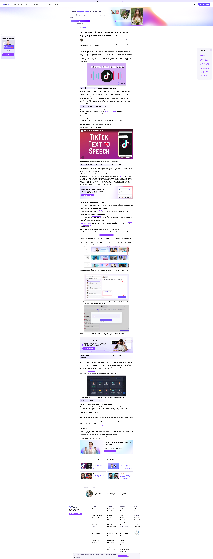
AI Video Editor (95, 542)
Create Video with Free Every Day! (114, 1)
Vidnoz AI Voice (95, 517)
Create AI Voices (87, 195)
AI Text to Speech (110, 540)
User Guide (136, 524)
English (100, 210)
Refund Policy (141, 556)
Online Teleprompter (124, 549)
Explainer (122, 517)
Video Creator (123, 547)
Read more (86, 555)
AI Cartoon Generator (111, 531)
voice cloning (91, 367)
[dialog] (106, 556)
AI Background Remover (112, 533)
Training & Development (125, 519)
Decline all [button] (133, 556)
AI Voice (94, 535)
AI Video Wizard (95, 540)
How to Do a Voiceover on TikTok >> (104, 426)
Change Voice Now (89, 348)
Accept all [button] (123, 556)
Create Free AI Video (75, 513)
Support (122, 515)
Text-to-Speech (103, 204)
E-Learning (122, 522)
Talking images (87, 225)
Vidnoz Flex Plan (95, 524)
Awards (135, 508)
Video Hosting (123, 544)
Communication (123, 513)
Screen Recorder (124, 529)
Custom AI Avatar (96, 538)
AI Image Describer (111, 547)
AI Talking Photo (110, 508)
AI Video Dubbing (110, 519)
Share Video (123, 542)
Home (81, 27)
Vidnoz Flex (94, 513)
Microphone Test (124, 533)
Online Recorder (110, 522)
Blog (135, 529)
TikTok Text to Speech (110, 111)
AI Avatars (94, 529)
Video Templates (96, 533)
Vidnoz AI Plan (95, 522)
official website (91, 371)
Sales (121, 508)
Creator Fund (137, 510)
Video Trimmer (123, 538)
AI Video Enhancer (111, 513)
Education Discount (138, 519)
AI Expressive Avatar (96, 531)
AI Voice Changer (110, 538)
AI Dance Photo (110, 515)
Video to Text (123, 551)
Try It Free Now (106, 235)
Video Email (122, 540)
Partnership (136, 513)
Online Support (137, 526)
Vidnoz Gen (20, 4)
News (121, 524)
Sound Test (122, 531)
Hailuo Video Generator (112, 549)
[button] (95, 557)
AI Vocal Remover (110, 542)
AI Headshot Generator (112, 526)
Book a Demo (137, 517)
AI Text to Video (110, 510)
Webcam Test (123, 535)
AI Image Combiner (111, 529)
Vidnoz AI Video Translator (98, 515)
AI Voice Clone (110, 535)
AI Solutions (85, 27)
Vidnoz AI (13, 4)
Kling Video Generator (111, 544)
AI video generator (96, 216)
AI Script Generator (111, 517)
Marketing (122, 510)
